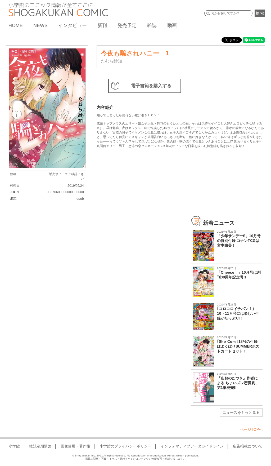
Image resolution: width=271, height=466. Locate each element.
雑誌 (152, 25)
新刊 (102, 25)
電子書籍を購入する (151, 85)
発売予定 (127, 25)
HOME (15, 25)
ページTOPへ (251, 429)
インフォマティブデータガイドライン (192, 446)
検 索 (260, 13)
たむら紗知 (111, 61)
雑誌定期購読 (40, 446)
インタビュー (72, 25)
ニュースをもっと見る (241, 412)
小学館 (14, 446)
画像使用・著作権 (75, 446)
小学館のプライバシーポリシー (125, 446)
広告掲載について (248, 446)
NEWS (40, 25)
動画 (172, 25)
